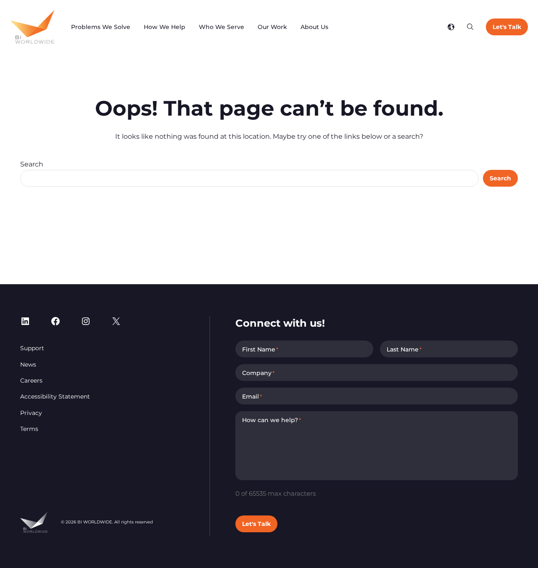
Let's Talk (507, 27)
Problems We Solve (100, 27)
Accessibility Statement (55, 396)
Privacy (31, 413)
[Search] (470, 26)
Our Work (272, 27)
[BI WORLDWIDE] (32, 27)
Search (31, 164)
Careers (31, 380)
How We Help (164, 27)
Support (32, 348)
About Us (314, 27)
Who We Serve (221, 27)
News (28, 364)
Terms (29, 429)
